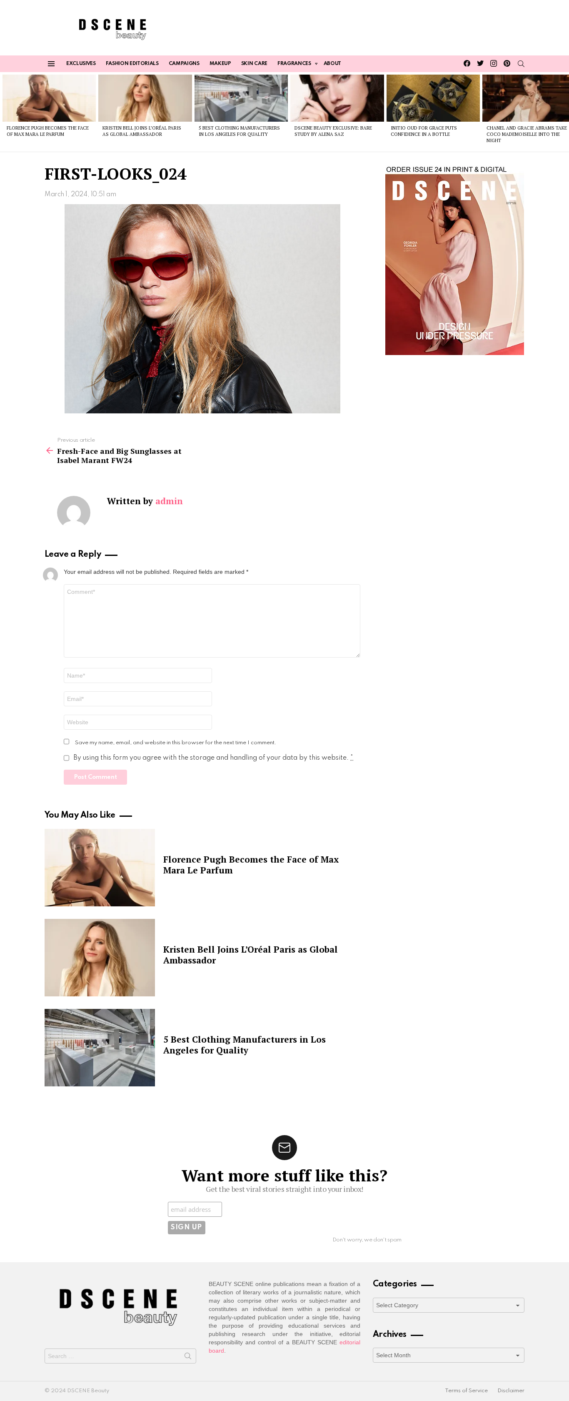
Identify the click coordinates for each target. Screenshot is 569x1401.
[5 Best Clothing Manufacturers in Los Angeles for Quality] (241, 98)
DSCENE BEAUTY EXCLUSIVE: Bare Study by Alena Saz (333, 131)
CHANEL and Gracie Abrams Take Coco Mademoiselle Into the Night (527, 134)
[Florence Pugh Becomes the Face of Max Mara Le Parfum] (49, 98)
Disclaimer (510, 1390)
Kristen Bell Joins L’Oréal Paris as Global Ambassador (141, 131)
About (332, 63)
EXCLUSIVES (81, 63)
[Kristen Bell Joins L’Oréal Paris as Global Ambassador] (145, 98)
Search (188, 1357)
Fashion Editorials (132, 63)
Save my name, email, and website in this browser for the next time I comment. (176, 743)
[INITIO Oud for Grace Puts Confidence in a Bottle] (433, 98)
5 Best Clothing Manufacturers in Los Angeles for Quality (239, 131)
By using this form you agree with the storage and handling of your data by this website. (213, 758)
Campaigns (184, 63)
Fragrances (294, 63)
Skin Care (254, 63)
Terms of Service (466, 1390)
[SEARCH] (521, 63)
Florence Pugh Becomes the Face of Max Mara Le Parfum (48, 131)
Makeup (220, 63)
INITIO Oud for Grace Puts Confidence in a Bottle (424, 131)
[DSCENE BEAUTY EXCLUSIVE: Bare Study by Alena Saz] (337, 98)
